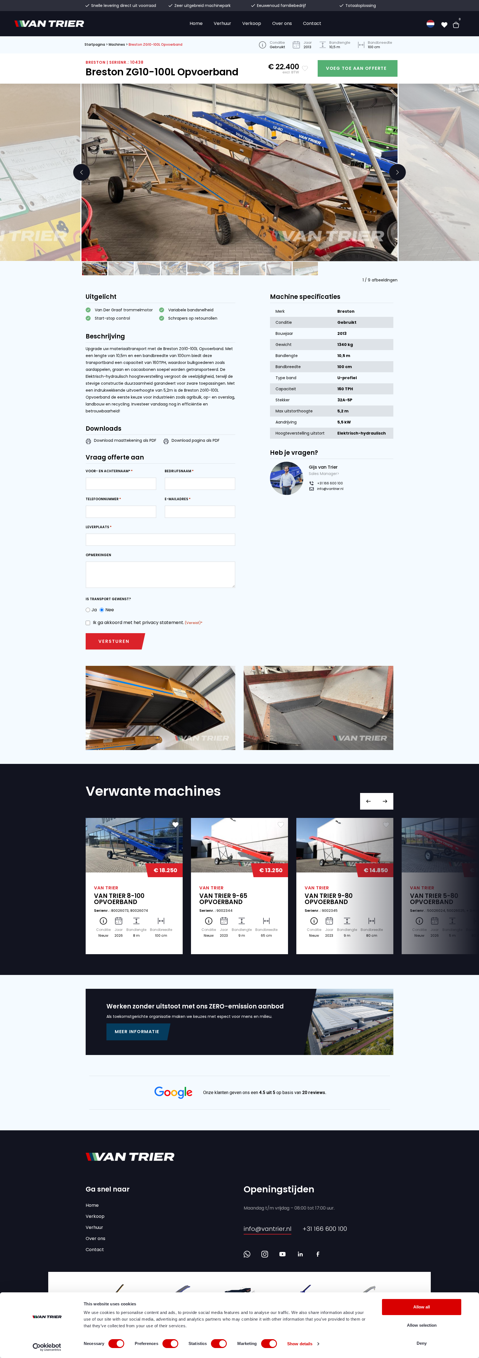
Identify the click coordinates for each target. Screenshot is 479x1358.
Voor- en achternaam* (108, 471)
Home (196, 23)
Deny (422, 1343)
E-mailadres (176, 499)
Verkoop (251, 23)
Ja (92, 610)
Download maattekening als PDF (125, 440)
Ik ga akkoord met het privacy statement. (147, 622)
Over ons (282, 23)
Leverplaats (97, 527)
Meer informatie (137, 1031)
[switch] (170, 1343)
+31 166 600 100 (330, 483)
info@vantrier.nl (330, 488)
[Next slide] (397, 172)
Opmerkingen (98, 555)
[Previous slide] (81, 172)
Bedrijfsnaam (178, 471)
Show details (299, 1343)
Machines (117, 44)
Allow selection (422, 1325)
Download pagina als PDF (196, 440)
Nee (108, 610)
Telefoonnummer (102, 499)
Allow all (421, 1307)
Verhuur (222, 23)
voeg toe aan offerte (356, 68)
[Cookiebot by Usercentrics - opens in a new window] (47, 1347)
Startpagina (95, 44)
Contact (312, 23)
